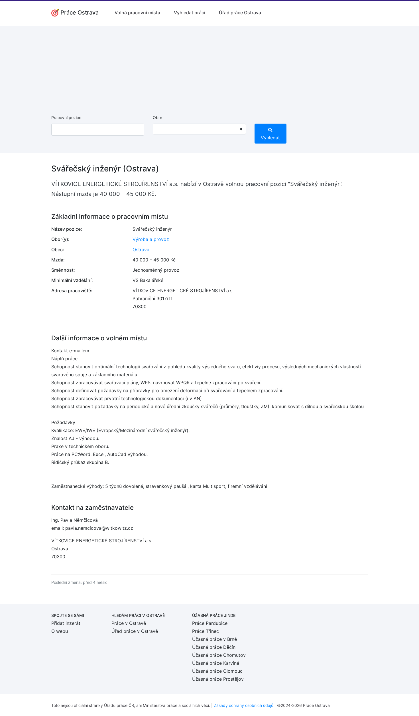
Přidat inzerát (65, 623)
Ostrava (141, 249)
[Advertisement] (209, 66)
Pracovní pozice (66, 117)
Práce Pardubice (209, 623)
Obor (157, 117)
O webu (59, 631)
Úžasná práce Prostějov (218, 679)
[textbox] (164, 129)
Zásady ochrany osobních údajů (243, 705)
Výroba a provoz (151, 239)
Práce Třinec (205, 631)
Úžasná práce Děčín (213, 647)
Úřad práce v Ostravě (134, 631)
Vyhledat (270, 137)
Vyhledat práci (189, 12)
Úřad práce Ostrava (240, 12)
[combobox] (199, 129)
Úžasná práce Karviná (215, 663)
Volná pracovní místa (137, 12)
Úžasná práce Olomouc (217, 671)
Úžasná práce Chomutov (219, 655)
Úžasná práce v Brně (214, 639)
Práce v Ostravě (128, 623)
